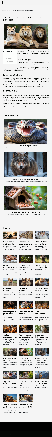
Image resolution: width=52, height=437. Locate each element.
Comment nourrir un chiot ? (25, 382)
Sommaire (8, 52)
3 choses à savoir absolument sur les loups (26, 179)
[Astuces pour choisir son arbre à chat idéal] (42, 328)
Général (8, 10)
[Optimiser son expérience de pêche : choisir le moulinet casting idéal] (10, 235)
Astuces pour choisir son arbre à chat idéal (41, 337)
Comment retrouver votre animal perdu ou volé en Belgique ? (41, 315)
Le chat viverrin (9, 61)
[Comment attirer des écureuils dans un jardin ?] (25, 198)
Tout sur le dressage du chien (10, 336)
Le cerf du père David (11, 58)
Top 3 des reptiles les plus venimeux (26, 146)
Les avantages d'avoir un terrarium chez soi (26, 267)
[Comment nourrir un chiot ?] (26, 375)
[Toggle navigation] (4, 2)
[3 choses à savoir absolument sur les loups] (25, 164)
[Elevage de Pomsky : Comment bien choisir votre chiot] (10, 282)
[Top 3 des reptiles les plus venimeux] (25, 131)
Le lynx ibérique (9, 55)
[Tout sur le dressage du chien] (10, 328)
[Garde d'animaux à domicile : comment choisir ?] (26, 305)
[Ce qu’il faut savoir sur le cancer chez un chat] (42, 282)
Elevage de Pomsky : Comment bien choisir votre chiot (10, 291)
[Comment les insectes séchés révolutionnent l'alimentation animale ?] (26, 235)
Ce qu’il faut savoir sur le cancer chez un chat (41, 290)
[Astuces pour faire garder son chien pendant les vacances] (10, 398)
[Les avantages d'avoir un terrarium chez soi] (26, 259)
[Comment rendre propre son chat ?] (26, 398)
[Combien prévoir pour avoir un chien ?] (10, 305)
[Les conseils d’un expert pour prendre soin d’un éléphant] (10, 352)
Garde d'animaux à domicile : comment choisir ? (26, 314)
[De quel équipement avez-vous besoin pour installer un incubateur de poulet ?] (10, 259)
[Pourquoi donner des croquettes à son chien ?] (26, 328)
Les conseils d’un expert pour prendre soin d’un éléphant (9, 361)
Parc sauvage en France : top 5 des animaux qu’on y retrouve (41, 384)
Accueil (4, 10)
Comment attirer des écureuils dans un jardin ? (26, 212)
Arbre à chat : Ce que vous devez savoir (41, 244)
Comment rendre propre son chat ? (25, 406)
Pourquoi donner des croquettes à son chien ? (25, 337)
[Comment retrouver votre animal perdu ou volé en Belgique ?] (42, 305)
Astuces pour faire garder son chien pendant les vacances (10, 408)
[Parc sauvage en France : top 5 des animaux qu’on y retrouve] (42, 375)
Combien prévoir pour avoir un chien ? (9, 314)
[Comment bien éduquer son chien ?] (42, 259)
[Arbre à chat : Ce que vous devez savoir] (42, 235)
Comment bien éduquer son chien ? (42, 267)
